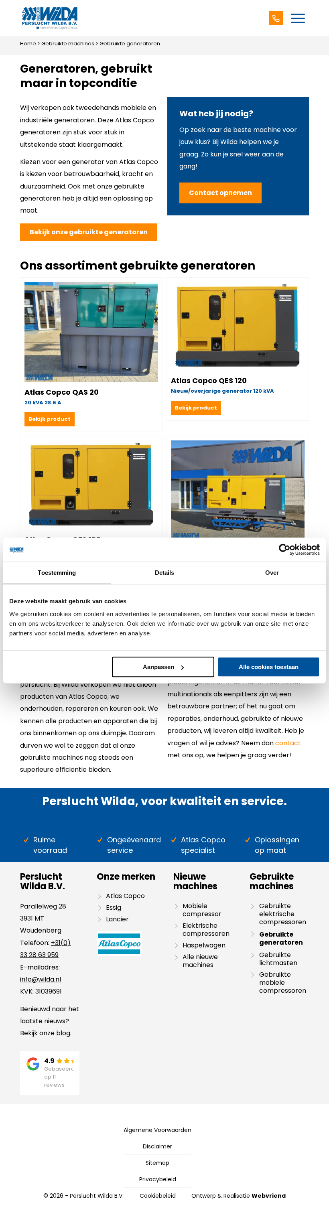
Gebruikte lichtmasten (278, 958)
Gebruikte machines (67, 43)
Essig (113, 907)
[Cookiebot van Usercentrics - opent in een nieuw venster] (285, 550)
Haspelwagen (204, 945)
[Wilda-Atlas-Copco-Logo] (49, 18)
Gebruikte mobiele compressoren (282, 982)
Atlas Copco (125, 896)
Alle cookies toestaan (269, 666)
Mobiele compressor (202, 910)
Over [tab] (272, 572)
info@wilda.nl (40, 979)
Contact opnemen (220, 192)
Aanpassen (158, 666)
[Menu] (298, 18)
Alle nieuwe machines (200, 960)
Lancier (117, 919)
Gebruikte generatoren (281, 938)
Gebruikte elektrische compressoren (282, 914)
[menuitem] (298, 18)
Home (28, 43)
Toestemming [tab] (57, 572)
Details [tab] (165, 572)
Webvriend (269, 1196)
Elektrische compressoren (206, 929)
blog (63, 1033)
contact (288, 743)
